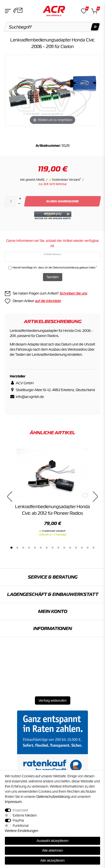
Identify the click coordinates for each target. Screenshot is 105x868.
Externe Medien (25, 815)
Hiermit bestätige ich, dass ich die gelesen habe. (54, 267)
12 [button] (76, 548)
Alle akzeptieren (52, 860)
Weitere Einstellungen (21, 831)
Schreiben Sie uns (73, 293)
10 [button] (64, 548)
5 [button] (35, 548)
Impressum (13, 801)
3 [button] (23, 548)
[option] (52, 490)
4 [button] (29, 548)
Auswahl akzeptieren (53, 840)
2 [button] (17, 548)
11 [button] (70, 548)
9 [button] (58, 548)
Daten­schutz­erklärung (53, 796)
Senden (53, 277)
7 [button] (47, 548)
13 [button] (82, 548)
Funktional (21, 825)
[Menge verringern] (19, 204)
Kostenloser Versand (66, 180)
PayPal (18, 820)
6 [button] (41, 548)
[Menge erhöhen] (20, 198)
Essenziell (20, 810)
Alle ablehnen (52, 850)
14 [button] (88, 548)
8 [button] (52, 548)
